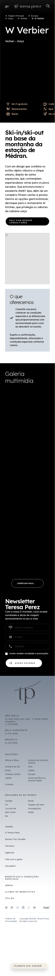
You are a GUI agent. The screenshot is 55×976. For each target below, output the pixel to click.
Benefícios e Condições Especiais (22, 877)
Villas (9, 898)
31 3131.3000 (11, 733)
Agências (9, 852)
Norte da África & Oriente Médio (37, 779)
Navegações (34, 808)
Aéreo (9, 885)
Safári (31, 812)
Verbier (23, 18)
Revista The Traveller (15, 839)
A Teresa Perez (12, 832)
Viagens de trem (36, 804)
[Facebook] (12, 908)
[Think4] (46, 907)
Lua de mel (10, 808)
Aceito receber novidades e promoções (29, 653)
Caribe (31, 770)
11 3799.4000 (11, 724)
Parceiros (9, 846)
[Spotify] (6, 908)
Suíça (10, 18)
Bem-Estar (10, 812)
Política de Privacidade (11, 920)
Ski (6, 816)
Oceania (9, 784)
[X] (29, 908)
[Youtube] (34, 908)
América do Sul (12, 766)
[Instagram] (17, 908)
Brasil (8, 770)
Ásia (30, 766)
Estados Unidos (12, 774)
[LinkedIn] (23, 908)
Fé (6, 804)
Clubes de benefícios (20, 892)
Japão (8, 778)
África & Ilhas (12, 760)
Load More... (27, 583)
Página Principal (16, 16)
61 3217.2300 (11, 743)
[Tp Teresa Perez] (27, 6)
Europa (34, 16)
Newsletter (10, 866)
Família (8, 801)
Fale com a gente (13, 859)
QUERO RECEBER (24, 663)
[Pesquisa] (48, 6)
